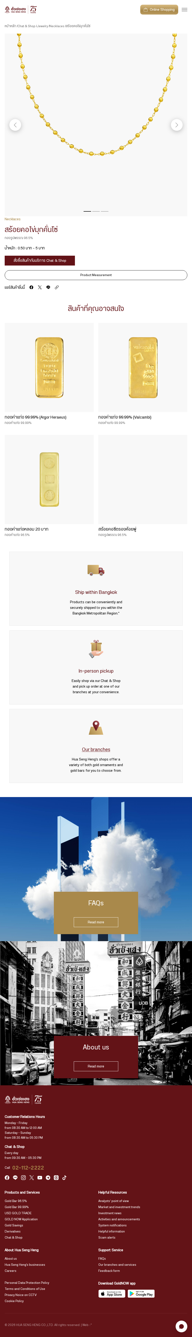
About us (11, 1258)
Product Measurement (96, 275)
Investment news (110, 1213)
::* (90, 1325)
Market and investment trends (119, 1207)
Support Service (110, 1250)
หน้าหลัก (10, 26)
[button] (87, 211)
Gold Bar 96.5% (16, 1201)
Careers (10, 1271)
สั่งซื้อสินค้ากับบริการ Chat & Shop (40, 260)
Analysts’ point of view (113, 1201)
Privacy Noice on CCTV (21, 1295)
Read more (96, 922)
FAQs (102, 1258)
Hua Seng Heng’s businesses (25, 1264)
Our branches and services (117, 1264)
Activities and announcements (119, 1219)
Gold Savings (14, 1225)
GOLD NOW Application (21, 1219)
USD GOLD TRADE (18, 1213)
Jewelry (42, 26)
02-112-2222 (28, 1167)
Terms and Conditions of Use (25, 1289)
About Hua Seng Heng (22, 1250)
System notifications (112, 1225)
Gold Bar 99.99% (17, 1207)
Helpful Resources (112, 1192)
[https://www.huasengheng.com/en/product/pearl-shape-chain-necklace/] (57, 287)
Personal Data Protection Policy (27, 1283)
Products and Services (22, 1192)
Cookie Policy (14, 1301)
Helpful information (111, 1231)
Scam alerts (106, 1237)
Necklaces (56, 26)
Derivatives (13, 1231)
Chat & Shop (26, 26)
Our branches (96, 749)
